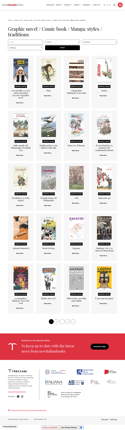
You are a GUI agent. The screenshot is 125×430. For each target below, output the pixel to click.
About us (96, 5)
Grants (76, 5)
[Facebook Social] (18, 396)
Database (86, 5)
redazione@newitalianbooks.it (17, 392)
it (107, 5)
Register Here (100, 346)
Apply (62, 47)
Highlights (50, 5)
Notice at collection (50, 427)
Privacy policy (104, 419)
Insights (67, 5)
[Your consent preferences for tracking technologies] (10, 426)
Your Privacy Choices (69, 427)
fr (109, 5)
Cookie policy (113, 419)
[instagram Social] (22, 396)
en (104, 5)
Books (58, 5)
